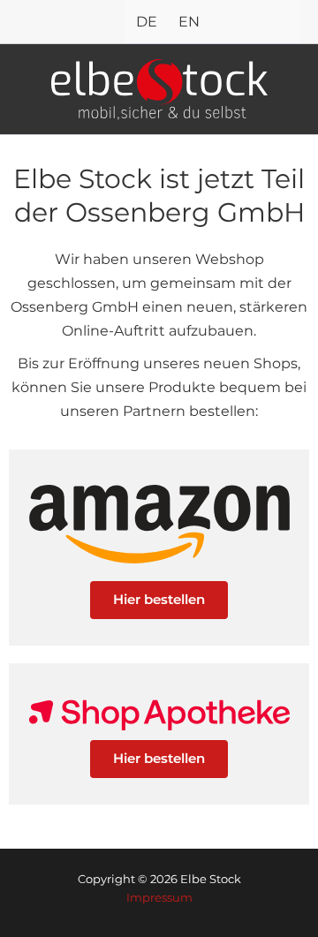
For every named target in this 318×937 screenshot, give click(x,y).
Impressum (159, 897)
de (146, 21)
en (189, 21)
